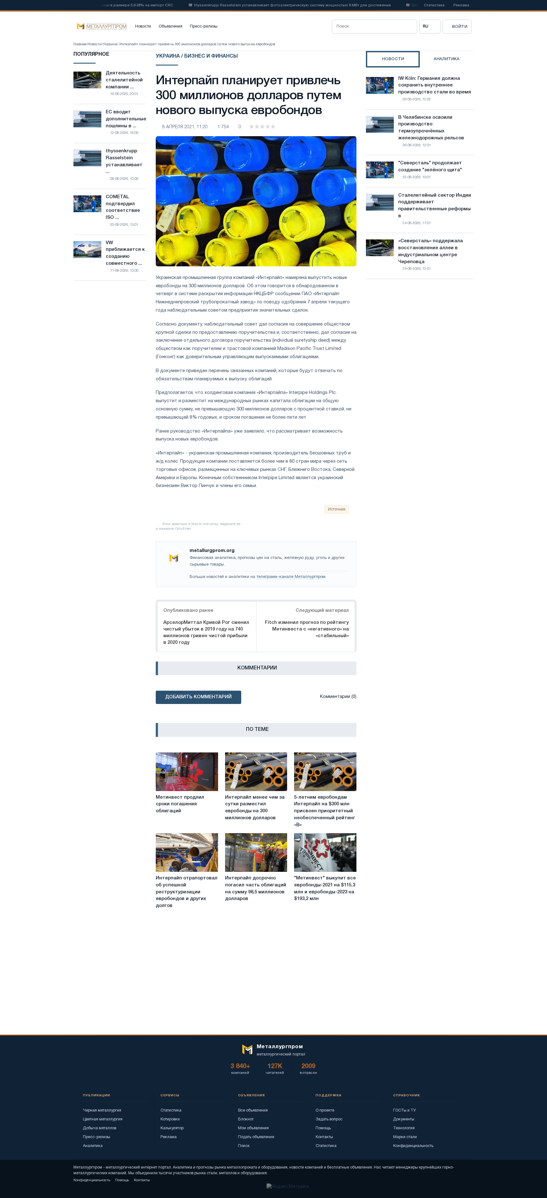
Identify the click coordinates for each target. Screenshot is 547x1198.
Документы (403, 1119)
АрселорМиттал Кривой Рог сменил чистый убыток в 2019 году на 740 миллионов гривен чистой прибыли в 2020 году (206, 632)
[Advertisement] (420, 339)
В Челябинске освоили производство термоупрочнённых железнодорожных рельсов (431, 127)
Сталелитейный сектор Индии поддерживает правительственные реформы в (434, 205)
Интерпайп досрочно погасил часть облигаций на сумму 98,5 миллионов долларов (255, 888)
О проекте (325, 1110)
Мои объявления (253, 1128)
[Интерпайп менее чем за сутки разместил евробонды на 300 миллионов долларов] (256, 771)
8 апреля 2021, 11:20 (185, 127)
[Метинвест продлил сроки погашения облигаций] (187, 771)
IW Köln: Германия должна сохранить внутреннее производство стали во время (434, 85)
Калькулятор (172, 1128)
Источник (336, 509)
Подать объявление (256, 1137)
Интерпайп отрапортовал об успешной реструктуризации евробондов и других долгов (186, 892)
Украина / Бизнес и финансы (197, 56)
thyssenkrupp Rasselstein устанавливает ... (124, 161)
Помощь (323, 1128)
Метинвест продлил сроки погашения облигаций (180, 804)
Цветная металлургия (103, 1119)
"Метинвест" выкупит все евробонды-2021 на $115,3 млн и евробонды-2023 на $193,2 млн (325, 888)
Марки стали (405, 1137)
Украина (110, 44)
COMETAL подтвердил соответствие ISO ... (123, 207)
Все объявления (253, 1110)
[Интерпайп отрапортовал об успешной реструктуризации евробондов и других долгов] (187, 852)
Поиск (244, 1146)
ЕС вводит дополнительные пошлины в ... (126, 119)
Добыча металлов (99, 1128)
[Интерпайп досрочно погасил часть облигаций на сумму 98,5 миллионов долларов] (256, 852)
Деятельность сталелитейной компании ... (124, 80)
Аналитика (93, 1146)
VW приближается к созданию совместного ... (125, 253)
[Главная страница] (100, 26)
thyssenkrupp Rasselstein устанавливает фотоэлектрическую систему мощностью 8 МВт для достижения (270, 5)
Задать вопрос (329, 1119)
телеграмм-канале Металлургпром (290, 577)
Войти (459, 27)
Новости (143, 27)
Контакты (324, 1137)
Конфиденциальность (413, 1146)
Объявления (170, 27)
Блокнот (246, 1119)
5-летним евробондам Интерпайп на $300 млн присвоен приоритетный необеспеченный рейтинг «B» (324, 811)
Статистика (434, 5)
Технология (404, 1128)
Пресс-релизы (203, 27)
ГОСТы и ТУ (404, 1110)
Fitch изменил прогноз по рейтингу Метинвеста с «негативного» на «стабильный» (307, 629)
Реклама (461, 5)
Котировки (170, 1119)
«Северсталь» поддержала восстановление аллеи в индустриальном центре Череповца (430, 251)
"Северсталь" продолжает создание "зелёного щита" (430, 166)
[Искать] (410, 27)
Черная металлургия (102, 1110)
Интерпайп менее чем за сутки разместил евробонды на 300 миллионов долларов (255, 807)
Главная (79, 44)
